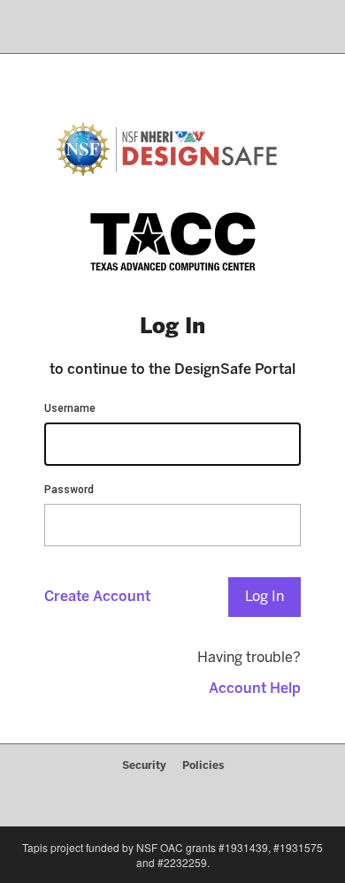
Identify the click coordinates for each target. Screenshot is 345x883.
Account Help (255, 688)
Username (70, 408)
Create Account (97, 596)
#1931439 (243, 847)
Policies (203, 765)
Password (69, 489)
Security (144, 765)
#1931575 (298, 847)
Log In (264, 596)
